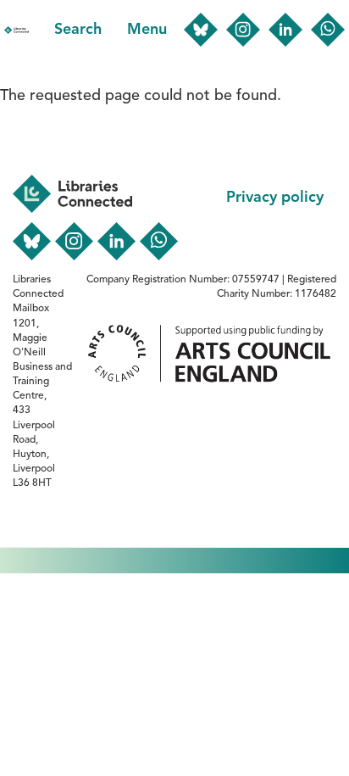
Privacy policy (275, 197)
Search (78, 29)
